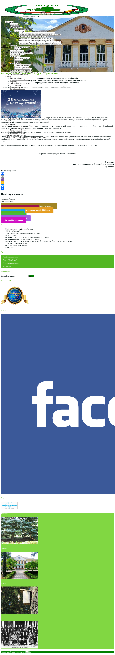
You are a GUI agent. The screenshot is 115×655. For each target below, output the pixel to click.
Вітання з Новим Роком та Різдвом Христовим (29, 73)
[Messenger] (57, 185)
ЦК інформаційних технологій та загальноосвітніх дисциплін (40, 35)
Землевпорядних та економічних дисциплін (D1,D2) (36, 40)
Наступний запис (7, 201)
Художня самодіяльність (22, 65)
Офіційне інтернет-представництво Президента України (27, 237)
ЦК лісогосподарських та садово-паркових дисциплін (37, 33)
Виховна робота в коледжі (23, 69)
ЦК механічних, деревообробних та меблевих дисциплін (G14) (40, 44)
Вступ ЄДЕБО (11, 235)
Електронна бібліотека (22, 47)
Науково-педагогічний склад (19, 80)
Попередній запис (8, 199)
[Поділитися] (57, 188)
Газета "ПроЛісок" (10, 260)
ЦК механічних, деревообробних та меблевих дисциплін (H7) (40, 42)
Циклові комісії (19, 31)
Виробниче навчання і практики (21, 71)
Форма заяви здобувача (17, 130)
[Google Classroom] (57, 182)
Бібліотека (13, 45)
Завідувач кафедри (16, 78)
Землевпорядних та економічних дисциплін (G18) (36, 38)
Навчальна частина (16, 27)
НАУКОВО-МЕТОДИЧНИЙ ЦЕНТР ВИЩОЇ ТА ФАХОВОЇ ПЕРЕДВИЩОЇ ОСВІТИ (38, 241)
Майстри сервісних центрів (16, 135)
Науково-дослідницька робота (20, 83)
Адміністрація (14, 26)
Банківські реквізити (10, 257)
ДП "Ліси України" (12, 231)
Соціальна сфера (15, 56)
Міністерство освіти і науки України (19, 229)
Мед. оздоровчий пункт (22, 58)
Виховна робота (15, 63)
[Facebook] (57, 173)
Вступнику (13, 82)
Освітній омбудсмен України (16, 245)
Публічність (10, 124)
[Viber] (57, 179)
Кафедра (8, 76)
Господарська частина (17, 54)
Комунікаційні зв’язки (17, 89)
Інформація (14, 24)
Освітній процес (15, 85)
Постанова (7, 266)
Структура (9, 22)
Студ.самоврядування (11, 263)
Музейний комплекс (17, 51)
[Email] (57, 176)
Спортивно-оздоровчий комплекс (21, 53)
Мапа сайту (9, 247)
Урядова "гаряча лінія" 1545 (16, 243)
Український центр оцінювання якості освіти (22, 233)
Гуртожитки (18, 60)
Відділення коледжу (21, 29)
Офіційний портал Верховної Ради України (22, 239)
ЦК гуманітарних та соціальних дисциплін (33, 36)
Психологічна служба (21, 67)
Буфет (16, 62)
